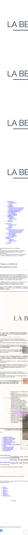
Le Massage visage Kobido (8, 439)
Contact (4, 492)
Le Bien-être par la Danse (8, 446)
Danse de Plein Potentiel (16, 410)
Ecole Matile (23, 396)
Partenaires (5, 493)
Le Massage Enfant (7, 443)
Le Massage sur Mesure (8, 437)
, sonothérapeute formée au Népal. (19, 412)
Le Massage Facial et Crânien (9, 438)
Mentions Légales (6, 495)
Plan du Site (5, 494)
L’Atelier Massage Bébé (8, 448)
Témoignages (5, 490)
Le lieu (4, 445)
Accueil (4, 487)
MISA (22, 417)
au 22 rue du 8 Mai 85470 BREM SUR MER (10, 457)
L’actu (4, 489)
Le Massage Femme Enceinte (9, 442)
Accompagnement (7, 450)
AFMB (15, 421)
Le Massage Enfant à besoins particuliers (11, 444)
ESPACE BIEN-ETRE (5, 455)
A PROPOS (5, 488)
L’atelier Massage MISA (8, 449)
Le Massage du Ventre (7, 440)
